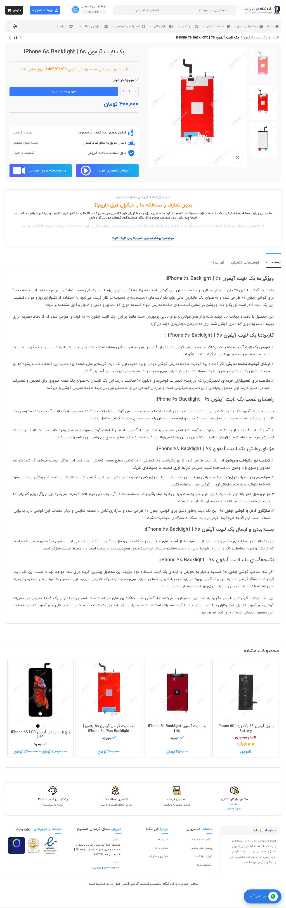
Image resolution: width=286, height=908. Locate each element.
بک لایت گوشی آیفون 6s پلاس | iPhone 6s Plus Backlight (109, 729)
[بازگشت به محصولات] (15, 37)
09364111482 (234, 809)
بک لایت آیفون (255, 37)
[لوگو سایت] (262, 9)
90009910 (93, 12)
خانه (275, 37)
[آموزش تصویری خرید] (86, 171)
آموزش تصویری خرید (114, 170)
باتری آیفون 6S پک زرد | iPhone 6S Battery (245, 729)
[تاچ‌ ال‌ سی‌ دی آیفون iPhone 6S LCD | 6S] (40, 692)
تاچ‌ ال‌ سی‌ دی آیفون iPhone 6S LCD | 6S (40, 735)
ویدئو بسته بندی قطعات (47, 170)
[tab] (273, 260)
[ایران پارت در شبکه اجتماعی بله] (15, 26)
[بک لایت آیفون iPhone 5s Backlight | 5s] (177, 692)
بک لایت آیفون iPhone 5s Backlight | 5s (177, 729)
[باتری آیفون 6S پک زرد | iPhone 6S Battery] (245, 692)
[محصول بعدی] (10, 37)
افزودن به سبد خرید (63, 91)
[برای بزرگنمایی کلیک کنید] (237, 157)
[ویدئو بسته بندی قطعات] (19, 171)
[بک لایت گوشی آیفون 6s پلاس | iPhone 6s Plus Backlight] (108, 692)
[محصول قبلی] (21, 37)
